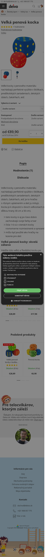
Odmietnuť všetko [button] (22, 296)
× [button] (41, 254)
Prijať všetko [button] (22, 290)
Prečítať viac (12, 270)
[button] (22, 301)
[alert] (22, 278)
